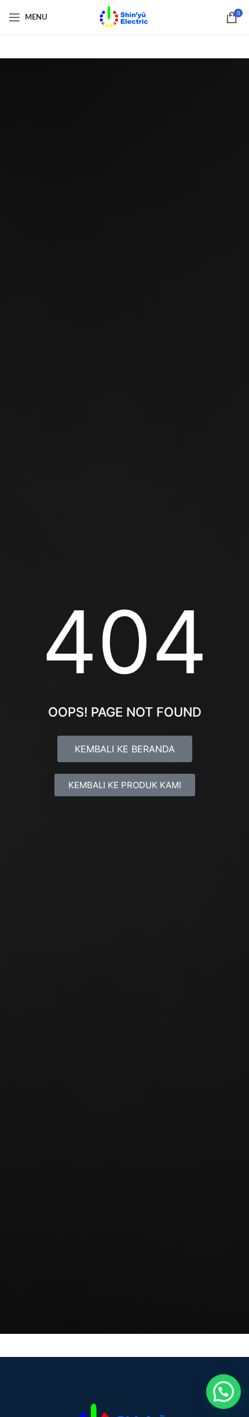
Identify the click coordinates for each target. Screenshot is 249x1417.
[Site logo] (124, 16)
